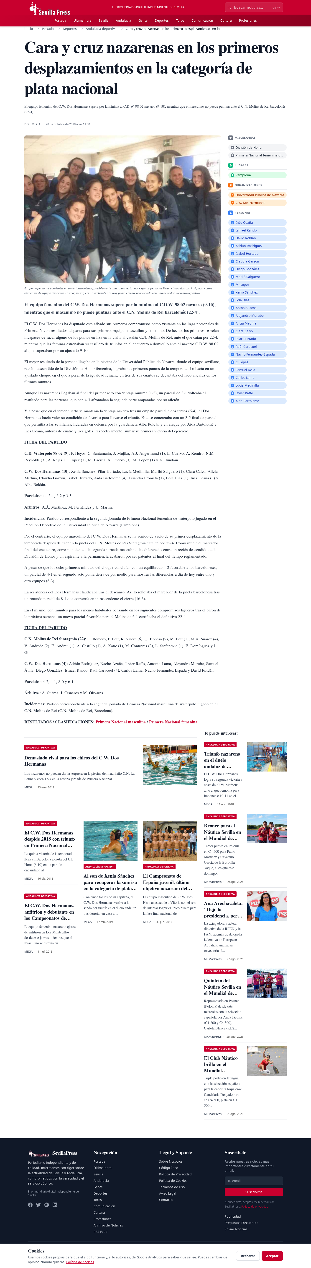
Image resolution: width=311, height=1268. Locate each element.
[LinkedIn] (55, 1205)
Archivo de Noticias (108, 1225)
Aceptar (272, 1256)
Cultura (226, 20)
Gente (143, 20)
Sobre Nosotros (171, 1161)
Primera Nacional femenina (173, 722)
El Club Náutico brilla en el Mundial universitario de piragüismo (220, 1070)
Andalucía (123, 20)
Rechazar (248, 1256)
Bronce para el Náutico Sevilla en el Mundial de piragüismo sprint (222, 835)
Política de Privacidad (175, 1174)
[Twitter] (38, 1205)
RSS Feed (100, 1231)
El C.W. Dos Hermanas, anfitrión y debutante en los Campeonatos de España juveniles (49, 915)
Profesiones (248, 20)
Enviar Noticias (236, 1229)
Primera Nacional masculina (121, 722)
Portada (60, 20)
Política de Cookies (173, 1180)
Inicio (28, 28)
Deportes (162, 20)
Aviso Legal (167, 1193)
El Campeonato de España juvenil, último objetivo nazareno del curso (166, 885)
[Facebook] (30, 1205)
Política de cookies (80, 1262)
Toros (180, 20)
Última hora (83, 20)
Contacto (166, 1200)
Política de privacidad (254, 1206)
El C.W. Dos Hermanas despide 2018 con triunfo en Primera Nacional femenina (49, 842)
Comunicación (202, 20)
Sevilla (104, 20)
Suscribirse (254, 1192)
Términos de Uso (172, 1187)
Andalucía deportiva (101, 28)
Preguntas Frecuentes (241, 1223)
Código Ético (168, 1168)
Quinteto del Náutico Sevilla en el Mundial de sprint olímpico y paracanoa (222, 993)
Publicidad (233, 1216)
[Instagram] (46, 1205)
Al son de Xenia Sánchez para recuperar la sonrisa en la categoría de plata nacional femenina (110, 885)
